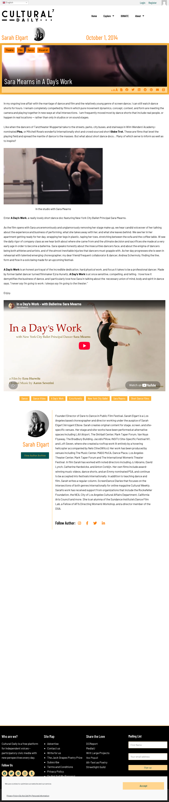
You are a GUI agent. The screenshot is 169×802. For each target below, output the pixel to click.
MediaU (90, 748)
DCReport (92, 743)
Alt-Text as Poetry (96, 762)
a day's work (57, 398)
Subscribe (53, 762)
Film (20, 50)
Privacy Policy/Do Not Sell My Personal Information (28, 795)
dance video (39, 398)
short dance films (140, 398)
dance (24, 398)
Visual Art (43, 50)
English (9, 2)
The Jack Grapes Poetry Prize (64, 757)
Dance (31, 50)
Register (153, 2)
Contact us (53, 748)
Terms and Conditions (60, 766)
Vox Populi (92, 757)
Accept (143, 785)
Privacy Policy (55, 771)
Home (94, 16)
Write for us (54, 753)
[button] (127, 89)
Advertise (53, 743)
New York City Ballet (98, 398)
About (138, 16)
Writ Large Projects (97, 753)
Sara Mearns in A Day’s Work (38, 81)
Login (142, 2)
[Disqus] (84, 582)
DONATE (125, 16)
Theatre (9, 50)
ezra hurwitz (75, 398)
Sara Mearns (119, 398)
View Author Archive (35, 455)
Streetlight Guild (95, 767)
